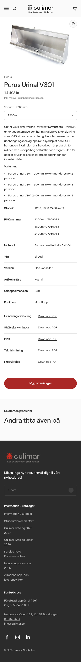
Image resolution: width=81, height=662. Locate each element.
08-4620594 (12, 619)
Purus (8, 77)
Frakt (20, 98)
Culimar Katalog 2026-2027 (18, 530)
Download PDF (47, 316)
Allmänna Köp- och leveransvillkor (16, 577)
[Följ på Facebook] (7, 637)
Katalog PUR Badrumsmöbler (14, 554)
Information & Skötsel (18, 513)
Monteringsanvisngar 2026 (18, 565)
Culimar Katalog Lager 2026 (18, 542)
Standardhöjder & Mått (19, 521)
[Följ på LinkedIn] (28, 637)
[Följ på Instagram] (17, 637)
